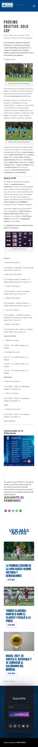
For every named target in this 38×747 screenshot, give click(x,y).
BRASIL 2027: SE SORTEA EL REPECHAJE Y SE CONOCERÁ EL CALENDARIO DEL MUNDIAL (19, 663)
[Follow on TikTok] (27, 726)
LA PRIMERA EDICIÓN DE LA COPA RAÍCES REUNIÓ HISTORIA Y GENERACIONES (18, 571)
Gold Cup (26, 96)
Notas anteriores (9, 681)
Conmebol (21, 35)
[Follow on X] (10, 726)
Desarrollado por (15, 742)
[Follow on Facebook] (19, 726)
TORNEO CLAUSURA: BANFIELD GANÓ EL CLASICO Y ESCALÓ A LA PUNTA (18, 616)
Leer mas (11, 580)
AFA (15, 35)
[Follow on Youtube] (23, 726)
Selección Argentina (26, 38)
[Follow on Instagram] (14, 726)
